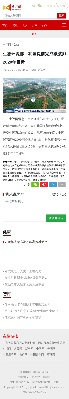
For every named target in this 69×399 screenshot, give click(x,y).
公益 (16, 44)
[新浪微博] (44, 184)
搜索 (61, 15)
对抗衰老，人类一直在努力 (23, 271)
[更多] (62, 184)
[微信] (35, 184)
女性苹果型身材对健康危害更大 (26, 277)
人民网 (18, 348)
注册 (49, 6)
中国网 (40, 348)
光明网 (51, 348)
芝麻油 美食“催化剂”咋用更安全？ (27, 304)
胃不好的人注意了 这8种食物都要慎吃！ (32, 311)
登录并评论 (56, 218)
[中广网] (12, 6)
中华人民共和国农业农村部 (19, 342)
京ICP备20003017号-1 (34, 391)
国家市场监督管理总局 (51, 342)
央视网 (7, 348)
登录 (63, 6)
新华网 (29, 348)
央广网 (23, 354)
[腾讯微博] (53, 184)
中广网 (7, 44)
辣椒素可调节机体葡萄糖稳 (23, 317)
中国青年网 (37, 354)
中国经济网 (9, 354)
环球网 (51, 354)
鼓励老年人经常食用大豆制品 (24, 284)
